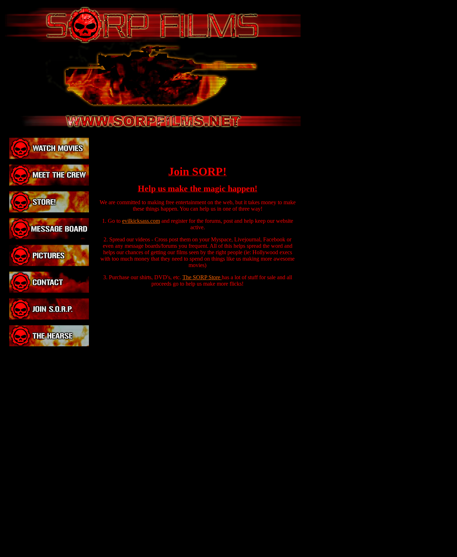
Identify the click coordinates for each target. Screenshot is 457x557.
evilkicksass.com (141, 221)
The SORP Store (202, 277)
